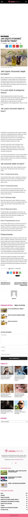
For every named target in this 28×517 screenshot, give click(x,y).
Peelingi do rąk (4, 509)
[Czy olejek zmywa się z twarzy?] (4, 310)
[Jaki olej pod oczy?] (4, 323)
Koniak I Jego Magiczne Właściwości (17, 483)
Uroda (2, 36)
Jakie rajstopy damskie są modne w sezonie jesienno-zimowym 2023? (20, 284)
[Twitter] (15, 463)
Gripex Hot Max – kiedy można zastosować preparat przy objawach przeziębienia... (6, 377)
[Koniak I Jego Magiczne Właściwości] (4, 485)
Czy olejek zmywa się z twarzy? (16, 308)
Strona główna (3, 34)
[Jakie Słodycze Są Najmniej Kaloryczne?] (4, 479)
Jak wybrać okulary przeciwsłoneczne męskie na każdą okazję (20, 412)
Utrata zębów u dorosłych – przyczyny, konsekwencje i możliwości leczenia (20, 395)
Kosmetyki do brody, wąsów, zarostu (10, 499)
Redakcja (5, 43)
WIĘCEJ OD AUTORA (19, 305)
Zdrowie (3, 495)
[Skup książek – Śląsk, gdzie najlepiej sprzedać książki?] (4, 472)
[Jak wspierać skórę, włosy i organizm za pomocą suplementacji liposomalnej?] (7, 388)
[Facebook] (12, 463)
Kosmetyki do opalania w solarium (9, 507)
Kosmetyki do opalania (6, 503)
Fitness (2, 505)
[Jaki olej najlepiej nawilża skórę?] (4, 316)
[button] (26, 2)
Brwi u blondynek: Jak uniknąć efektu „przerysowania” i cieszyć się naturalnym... (7, 412)
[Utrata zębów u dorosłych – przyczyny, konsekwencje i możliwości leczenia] (21, 388)
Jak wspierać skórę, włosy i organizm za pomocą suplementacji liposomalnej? (6, 395)
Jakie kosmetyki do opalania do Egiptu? (5, 283)
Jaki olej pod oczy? (12, 321)
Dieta (2, 493)
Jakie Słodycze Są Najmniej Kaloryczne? (15, 477)
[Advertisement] (14, 18)
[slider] (4, 268)
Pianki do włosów (5, 497)
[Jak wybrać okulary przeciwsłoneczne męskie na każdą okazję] (21, 405)
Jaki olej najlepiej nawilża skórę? (16, 315)
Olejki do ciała (6, 36)
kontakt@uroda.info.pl (18, 459)
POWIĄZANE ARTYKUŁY (7, 305)
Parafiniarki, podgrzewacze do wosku (10, 501)
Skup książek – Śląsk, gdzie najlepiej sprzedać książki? (17, 471)
